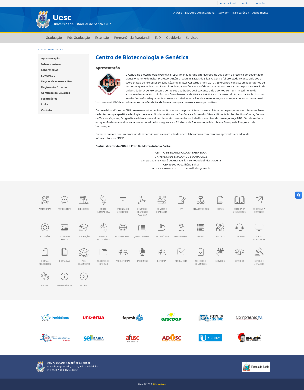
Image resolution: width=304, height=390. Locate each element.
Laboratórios (49, 70)
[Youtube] (251, 21)
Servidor (223, 12)
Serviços (192, 37)
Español (260, 3)
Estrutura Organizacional (200, 12)
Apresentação (50, 58)
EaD (158, 37)
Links (44, 104)
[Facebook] (246, 21)
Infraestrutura (51, 64)
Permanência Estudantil (132, 37)
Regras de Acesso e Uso (56, 81)
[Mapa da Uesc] (261, 21)
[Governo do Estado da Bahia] (256, 366)
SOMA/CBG (48, 75)
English (246, 3)
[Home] (38, 38)
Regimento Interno (54, 87)
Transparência (240, 12)
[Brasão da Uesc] (43, 19)
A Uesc (177, 12)
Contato (46, 110)
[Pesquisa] (266, 21)
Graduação (54, 37)
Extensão (102, 37)
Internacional (228, 3)
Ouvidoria (173, 37)
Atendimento (260, 12)
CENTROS (52, 49)
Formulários (49, 98)
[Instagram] (241, 21)
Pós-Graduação (78, 37)
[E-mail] (256, 21)
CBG (61, 49)
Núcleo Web (159, 384)
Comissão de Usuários (55, 92)
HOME (41, 49)
